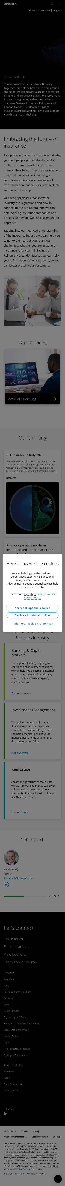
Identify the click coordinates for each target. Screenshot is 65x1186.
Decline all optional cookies (32, 615)
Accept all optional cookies (32, 608)
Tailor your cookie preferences (32, 623)
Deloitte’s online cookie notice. (40, 595)
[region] (32, 593)
